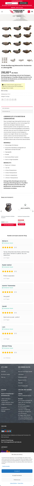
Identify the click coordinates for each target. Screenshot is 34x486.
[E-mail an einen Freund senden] (10, 100)
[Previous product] (18, 18)
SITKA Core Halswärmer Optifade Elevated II (7, 217)
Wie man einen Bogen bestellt (25, 371)
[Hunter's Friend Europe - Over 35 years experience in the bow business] (17, 12)
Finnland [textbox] (9, 3)
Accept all (17, 471)
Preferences (17, 480)
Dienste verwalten (6, 466)
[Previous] (3, 40)
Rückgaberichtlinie (22, 377)
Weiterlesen (21, 224)
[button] (2, 11)
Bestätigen (23, 3)
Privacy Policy (20, 483)
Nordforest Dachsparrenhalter (24, 216)
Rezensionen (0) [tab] (6, 111)
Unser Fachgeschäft (23, 386)
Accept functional (17, 475)
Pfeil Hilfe (20, 383)
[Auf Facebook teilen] (5, 100)
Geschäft (3, 371)
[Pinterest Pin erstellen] (13, 100)
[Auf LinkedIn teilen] (15, 100)
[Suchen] (29, 11)
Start (14, 16)
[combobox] (11, 3)
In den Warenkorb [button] (9, 225)
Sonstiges (19, 16)
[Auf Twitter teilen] (7, 100)
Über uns (3, 377)
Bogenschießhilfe (22, 380)
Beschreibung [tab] (5, 108)
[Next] (30, 40)
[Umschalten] (15, 374)
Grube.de (19, 442)
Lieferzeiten (21, 374)
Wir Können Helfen (5, 374)
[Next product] (15, 18)
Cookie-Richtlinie (13, 483)
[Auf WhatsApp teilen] (2, 100)
